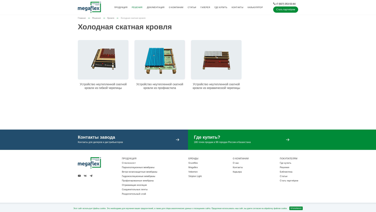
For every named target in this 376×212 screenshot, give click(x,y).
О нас (236, 163)
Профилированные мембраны (138, 180)
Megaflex (193, 167)
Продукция (120, 7)
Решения (137, 7)
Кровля (110, 18)
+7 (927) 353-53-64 (286, 4)
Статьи (192, 7)
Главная (82, 18)
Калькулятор (255, 7)
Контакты (237, 7)
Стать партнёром (285, 9)
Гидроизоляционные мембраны (138, 176)
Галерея (205, 7)
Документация (155, 7)
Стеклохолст (129, 163)
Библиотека (286, 171)
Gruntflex (193, 163)
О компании (176, 7)
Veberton (193, 171)
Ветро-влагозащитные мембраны (139, 171)
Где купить (220, 7)
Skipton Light (195, 176)
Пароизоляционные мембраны (138, 167)
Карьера (237, 171)
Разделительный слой (134, 194)
